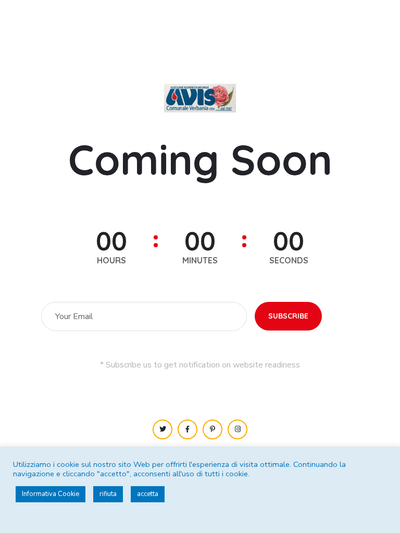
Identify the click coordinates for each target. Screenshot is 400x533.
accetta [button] (147, 494)
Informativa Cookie (50, 494)
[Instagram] (237, 429)
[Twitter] (162, 429)
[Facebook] (187, 429)
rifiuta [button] (108, 494)
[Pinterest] (212, 429)
